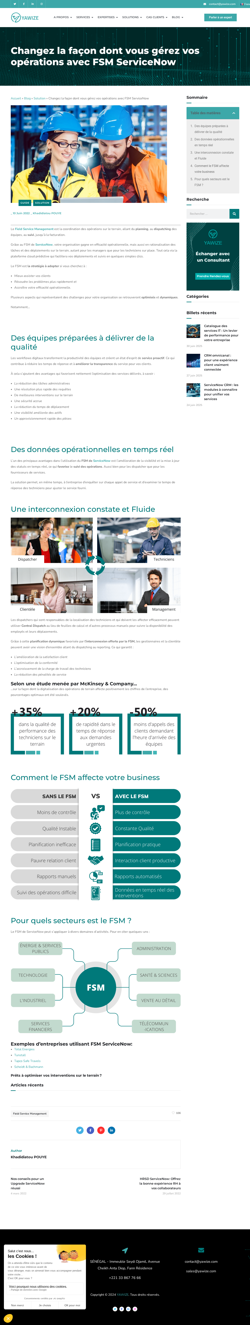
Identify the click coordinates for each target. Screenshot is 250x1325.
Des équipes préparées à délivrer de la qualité (211, 129)
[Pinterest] (101, 1130)
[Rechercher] (234, 214)
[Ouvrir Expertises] (117, 17)
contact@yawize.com (201, 1261)
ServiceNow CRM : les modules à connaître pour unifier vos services (221, 392)
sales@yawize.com (201, 1271)
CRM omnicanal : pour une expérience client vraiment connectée (221, 362)
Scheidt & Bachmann (28, 1067)
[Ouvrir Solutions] (141, 17)
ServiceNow (102, 461)
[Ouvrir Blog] (182, 17)
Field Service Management (29, 1113)
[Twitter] (15, 4)
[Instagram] (42, 4)
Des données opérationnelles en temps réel (214, 142)
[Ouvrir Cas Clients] (166, 17)
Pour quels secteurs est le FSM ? (212, 182)
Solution (40, 98)
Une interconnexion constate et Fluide (214, 155)
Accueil (16, 98)
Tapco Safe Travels (27, 1061)
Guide (25, 202)
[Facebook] (90, 1130)
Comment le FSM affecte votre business (212, 169)
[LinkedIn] (111, 1130)
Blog (27, 98)
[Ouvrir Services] (92, 17)
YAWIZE (123, 1295)
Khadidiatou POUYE (47, 213)
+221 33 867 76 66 (125, 1277)
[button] (233, 113)
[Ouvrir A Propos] (71, 17)
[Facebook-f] (24, 4)
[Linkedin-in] (33, 4)
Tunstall (20, 1055)
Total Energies (24, 1049)
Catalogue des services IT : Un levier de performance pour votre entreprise (221, 333)
